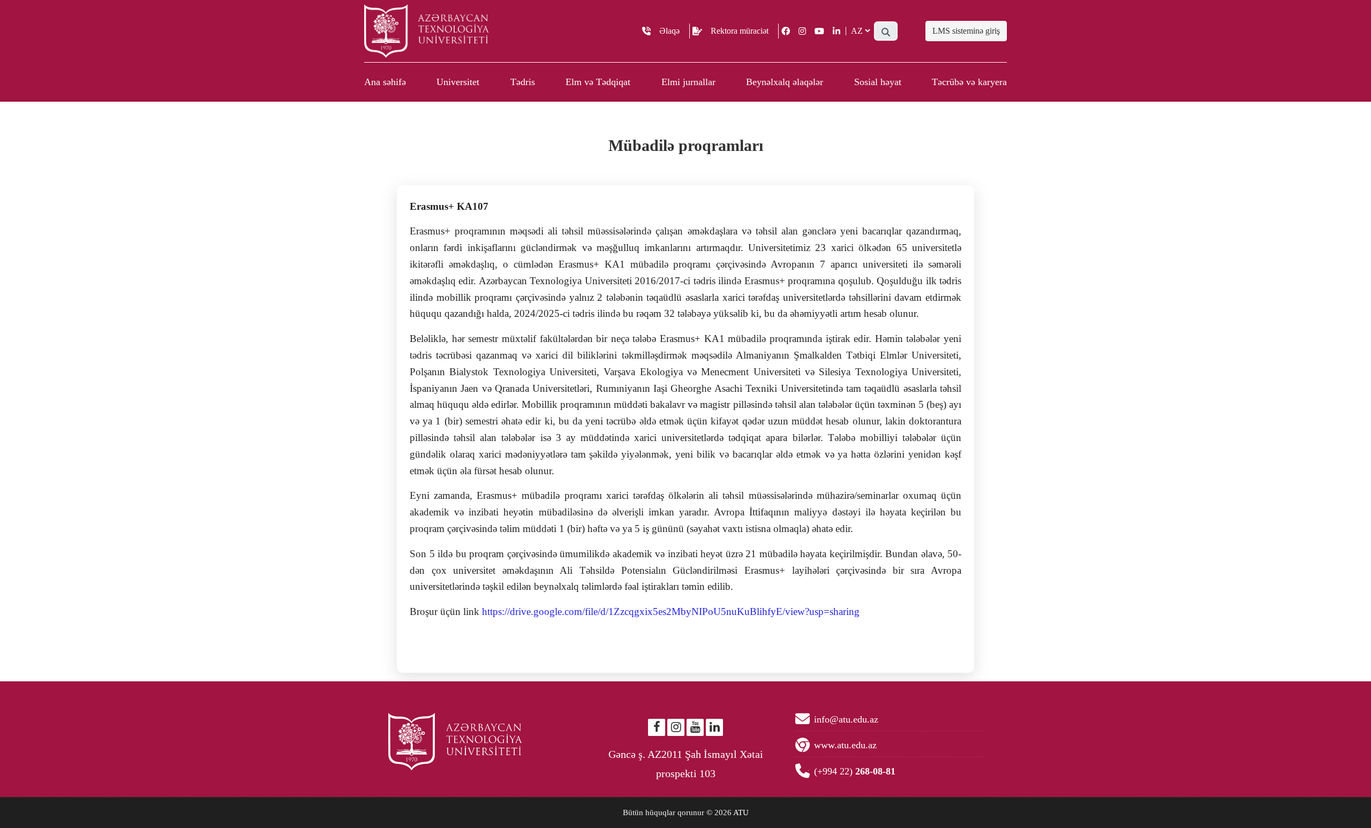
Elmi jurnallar (688, 82)
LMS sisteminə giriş (966, 30)
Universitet (457, 82)
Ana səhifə (385, 82)
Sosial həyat (877, 82)
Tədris (522, 82)
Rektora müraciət (740, 30)
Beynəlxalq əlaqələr (784, 82)
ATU (741, 812)
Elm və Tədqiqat (598, 82)
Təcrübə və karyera (969, 82)
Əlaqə (669, 30)
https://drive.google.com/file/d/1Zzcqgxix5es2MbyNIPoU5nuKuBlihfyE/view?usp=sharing (671, 611)
